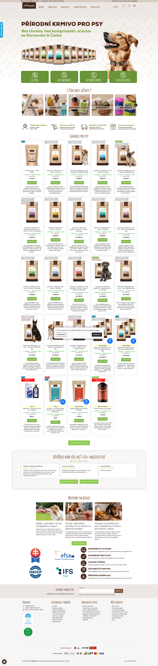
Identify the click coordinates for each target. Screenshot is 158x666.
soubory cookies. (94, 330)
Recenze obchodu (88, 606)
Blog (113, 620)
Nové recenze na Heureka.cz (89, 481)
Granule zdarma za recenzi (120, 612)
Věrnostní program (117, 608)
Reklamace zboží (57, 620)
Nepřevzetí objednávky (59, 612)
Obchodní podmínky (58, 614)
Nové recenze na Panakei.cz (69, 481)
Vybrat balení (32, 183)
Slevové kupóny (116, 618)
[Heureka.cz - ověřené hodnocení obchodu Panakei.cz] (28, 620)
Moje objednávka (57, 618)
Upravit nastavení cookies (61, 661)
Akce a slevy (115, 606)
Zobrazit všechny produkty (79, 443)
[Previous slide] (22, 105)
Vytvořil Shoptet (131, 661)
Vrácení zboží (56, 622)
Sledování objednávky (59, 610)
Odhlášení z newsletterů (90, 616)
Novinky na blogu (79, 543)
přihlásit (135, 1)
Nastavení (61, 335)
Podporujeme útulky (118, 616)
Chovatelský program (118, 610)
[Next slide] (135, 105)
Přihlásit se (118, 591)
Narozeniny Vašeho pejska (119, 614)
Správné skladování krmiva (90, 610)
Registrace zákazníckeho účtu (91, 614)
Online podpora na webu (32, 608)
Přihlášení (85, 620)
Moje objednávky (87, 618)
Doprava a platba (58, 608)
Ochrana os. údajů (58, 616)
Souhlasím (97, 335)
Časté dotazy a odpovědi (90, 608)
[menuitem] (41, 7)
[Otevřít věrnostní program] (4, 661)
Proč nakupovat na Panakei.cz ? (92, 612)
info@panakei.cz (30, 606)
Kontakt (55, 606)
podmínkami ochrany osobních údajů (105, 594)
